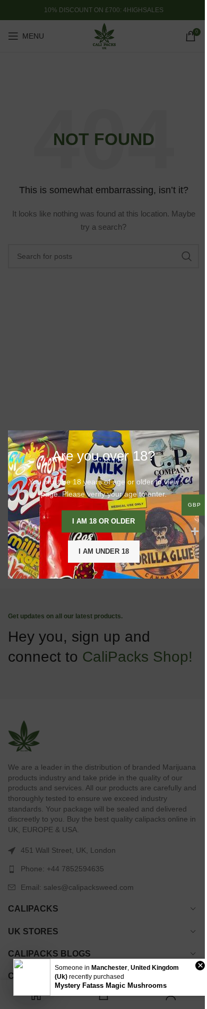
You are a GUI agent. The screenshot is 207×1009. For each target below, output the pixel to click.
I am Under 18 (104, 551)
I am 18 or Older (103, 521)
